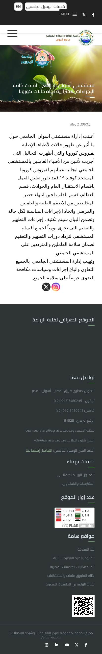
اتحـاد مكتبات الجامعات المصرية (72, 567)
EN (18, 6)
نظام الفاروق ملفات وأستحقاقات (71, 575)
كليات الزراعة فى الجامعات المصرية (70, 584)
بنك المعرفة (86, 549)
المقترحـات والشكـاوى (78, 483)
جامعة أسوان (51, 637)
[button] (65, 14)
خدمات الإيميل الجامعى (45, 6)
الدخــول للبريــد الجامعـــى (76, 475)
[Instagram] (55, 287)
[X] (46, 287)
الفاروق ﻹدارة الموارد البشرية (74, 558)
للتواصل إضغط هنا (39, 450)
